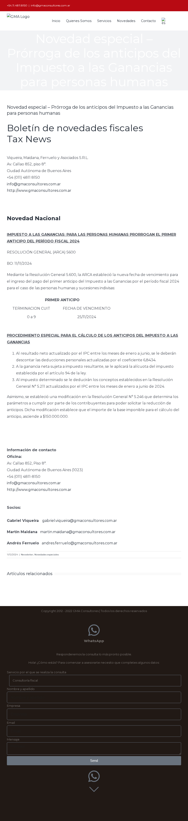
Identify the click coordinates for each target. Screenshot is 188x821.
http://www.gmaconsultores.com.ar (39, 190)
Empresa (13, 705)
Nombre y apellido (21, 689)
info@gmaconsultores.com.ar (50, 5)
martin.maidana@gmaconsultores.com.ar (78, 532)
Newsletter (27, 554)
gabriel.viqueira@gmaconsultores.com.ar (79, 520)
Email (11, 722)
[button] (174, 20)
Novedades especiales (46, 554)
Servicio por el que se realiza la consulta (36, 672)
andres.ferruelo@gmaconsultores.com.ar (79, 543)
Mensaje (13, 739)
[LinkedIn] (179, 6)
